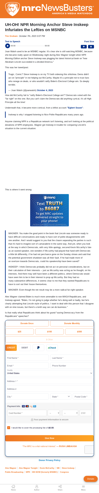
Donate (90, 479)
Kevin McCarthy (47, 468)
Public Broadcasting (14, 472)
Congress (64, 472)
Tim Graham (11, 36)
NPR (28, 472)
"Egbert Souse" (75, 108)
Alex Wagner (10, 468)
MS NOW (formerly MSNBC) (45, 472)
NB (58, 468)
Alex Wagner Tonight (28, 468)
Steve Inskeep (68, 468)
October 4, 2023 (45, 90)
